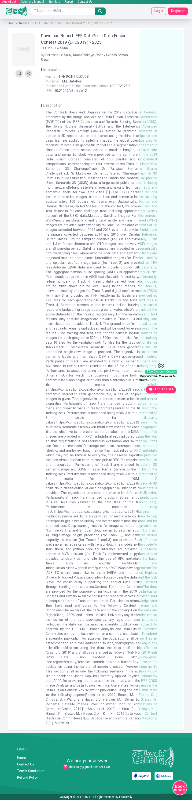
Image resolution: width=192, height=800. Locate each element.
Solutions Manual (32, 2)
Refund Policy (27, 778)
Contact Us (85, 2)
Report (69, 2)
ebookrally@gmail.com (84, 767)
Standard (54, 2)
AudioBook (9, 2)
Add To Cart (163, 389)
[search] (100, 11)
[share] (28, 73)
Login (158, 11)
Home (9, 23)
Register (178, 11)
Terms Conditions (30, 771)
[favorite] (19, 73)
